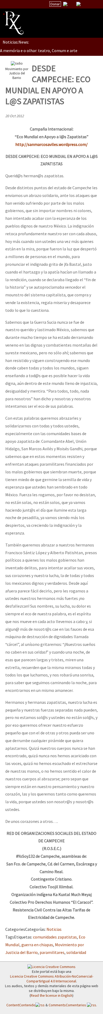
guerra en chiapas (37, 944)
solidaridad (76, 952)
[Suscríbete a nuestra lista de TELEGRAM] (78, 4)
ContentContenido (20, 1005)
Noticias (54, 929)
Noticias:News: (16, 42)
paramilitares (52, 952)
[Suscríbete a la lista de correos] (65, 4)
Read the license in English (51, 995)
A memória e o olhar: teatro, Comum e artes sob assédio (50, 50)
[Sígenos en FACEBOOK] (85, 4)
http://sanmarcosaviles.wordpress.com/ (51, 144)
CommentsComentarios (68, 1005)
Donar (55, 4)
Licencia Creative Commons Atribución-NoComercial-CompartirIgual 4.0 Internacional (51, 978)
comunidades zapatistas (55, 937)
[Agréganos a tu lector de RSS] (94, 4)
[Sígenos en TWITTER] (72, 4)
